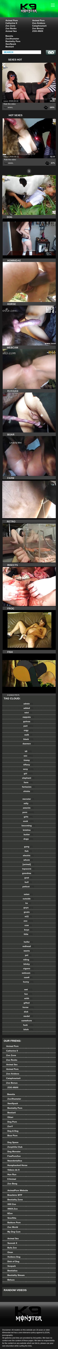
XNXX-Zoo (11, 1209)
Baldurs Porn (12, 1222)
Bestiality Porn (13, 41)
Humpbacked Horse (15, 1165)
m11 (28, 916)
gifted (28, 1003)
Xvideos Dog (12, 1257)
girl (28, 773)
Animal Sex (11, 31)
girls (28, 816)
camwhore (28, 1020)
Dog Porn (10, 1122)
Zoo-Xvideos (38, 23)
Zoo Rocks (11, 28)
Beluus (9, 1280)
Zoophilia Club (13, 1147)
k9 (28, 751)
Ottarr (8, 1117)
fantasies (28, 787)
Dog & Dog (11, 1131)
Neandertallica (13, 1160)
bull (28, 882)
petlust (28, 886)
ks (28, 903)
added (28, 708)
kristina (28, 830)
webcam (28, 973)
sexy (28, 769)
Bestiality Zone (13, 1199)
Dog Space (11, 1142)
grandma (28, 873)
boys (28, 930)
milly (28, 803)
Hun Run (10, 1174)
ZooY (8, 1126)
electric (28, 855)
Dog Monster (12, 1151)
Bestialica (10, 1270)
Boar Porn (11, 1135)
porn (28, 812)
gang (28, 846)
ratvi (28, 712)
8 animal (36, 11)
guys (28, 907)
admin (28, 703)
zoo (28, 921)
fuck (28, 1025)
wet (28, 989)
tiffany (28, 764)
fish (28, 851)
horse (28, 1007)
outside (28, 898)
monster (28, 799)
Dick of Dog (11, 1261)
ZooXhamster (12, 38)
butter (28, 834)
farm (28, 782)
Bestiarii (10, 46)
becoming (28, 825)
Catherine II (11, 23)
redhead (28, 946)
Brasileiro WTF (13, 1195)
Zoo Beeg (10, 1183)
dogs (28, 839)
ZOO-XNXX (37, 31)
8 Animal (10, 1179)
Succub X (10, 1243)
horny (28, 982)
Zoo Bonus (38, 28)
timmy (28, 760)
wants (28, 951)
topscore (28, 869)
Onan (8, 1252)
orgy (28, 730)
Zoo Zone (10, 26)
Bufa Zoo (10, 1247)
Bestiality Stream (14, 1275)
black (28, 739)
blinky (28, 964)
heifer (28, 942)
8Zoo (8, 1213)
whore (28, 860)
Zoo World (11, 1227)
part (28, 726)
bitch (28, 1029)
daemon (28, 743)
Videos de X (11, 1170)
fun (28, 994)
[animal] (28, 864)
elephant (28, 778)
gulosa (28, 721)
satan (28, 894)
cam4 (28, 977)
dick (28, 1011)
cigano (28, 968)
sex (28, 756)
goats (28, 912)
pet (28, 955)
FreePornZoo (12, 1156)
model (28, 1016)
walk (28, 735)
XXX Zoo (10, 1204)
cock (28, 821)
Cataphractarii (39, 26)
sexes (10, 107)
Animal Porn (12, 20)
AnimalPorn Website (16, 1190)
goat (28, 877)
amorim (28, 808)
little (28, 934)
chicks (28, 791)
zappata (28, 717)
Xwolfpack (11, 44)
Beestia (9, 36)
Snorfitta (10, 1218)
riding (28, 959)
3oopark (10, 1266)
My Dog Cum (12, 1231)
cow (28, 925)
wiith (28, 998)
